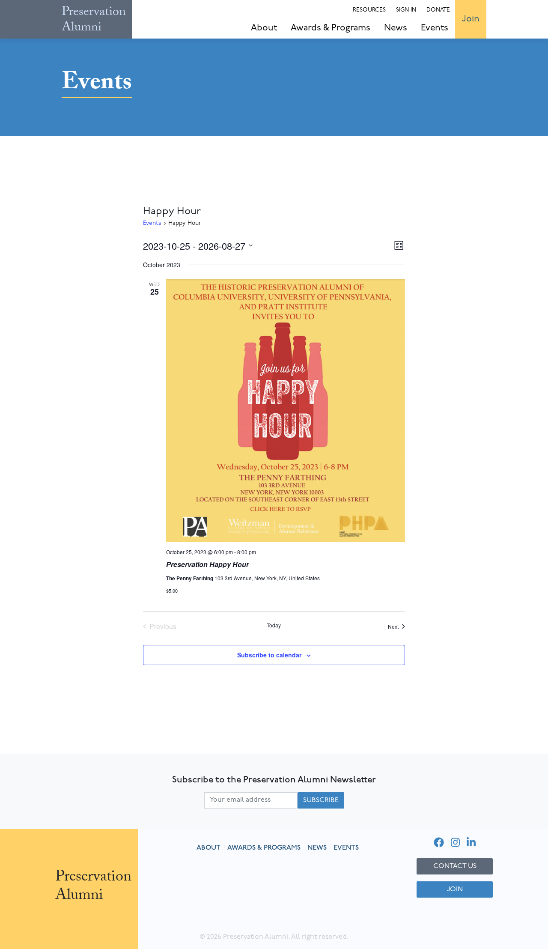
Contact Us (455, 866)
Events (434, 28)
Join (471, 19)
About (264, 28)
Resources (369, 10)
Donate (438, 10)
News (395, 28)
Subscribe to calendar (269, 655)
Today (274, 625)
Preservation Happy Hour (207, 564)
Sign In (406, 10)
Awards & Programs (330, 28)
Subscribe (321, 800)
